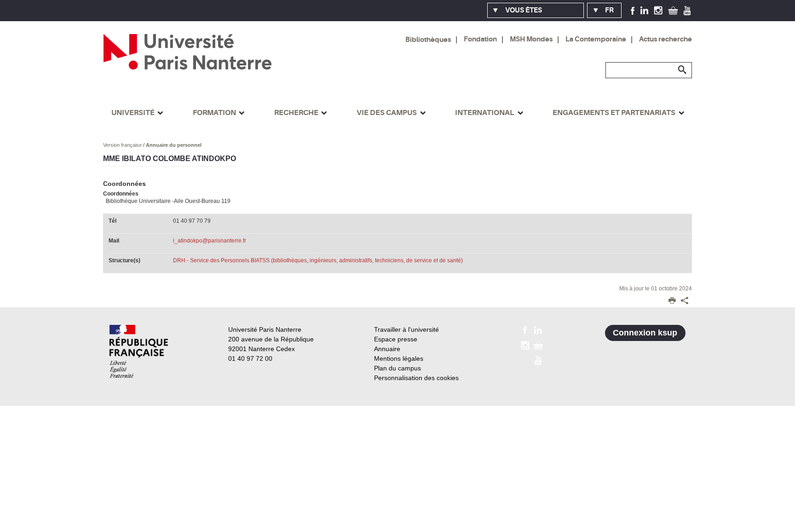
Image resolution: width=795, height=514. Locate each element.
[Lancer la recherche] (683, 70)
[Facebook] (633, 10)
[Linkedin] (644, 10)
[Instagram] (658, 10)
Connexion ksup (645, 332)
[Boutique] (673, 10)
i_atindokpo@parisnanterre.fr (209, 240)
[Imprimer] (672, 301)
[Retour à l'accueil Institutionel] (138, 351)
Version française (123, 145)
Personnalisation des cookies (416, 377)
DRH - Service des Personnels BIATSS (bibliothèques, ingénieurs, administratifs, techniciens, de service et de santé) (318, 260)
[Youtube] (687, 10)
